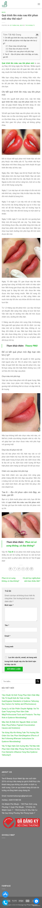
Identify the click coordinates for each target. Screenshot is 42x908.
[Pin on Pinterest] (27, 569)
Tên (7, 625)
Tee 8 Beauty (30, 25)
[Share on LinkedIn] (31, 569)
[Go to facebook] (36, 901)
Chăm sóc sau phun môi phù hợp (21, 52)
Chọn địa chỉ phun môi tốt (18, 49)
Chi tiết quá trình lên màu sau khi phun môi (21, 38)
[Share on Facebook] (15, 569)
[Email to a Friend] (23, 569)
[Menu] (38, 4)
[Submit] (38, 681)
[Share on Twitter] (19, 569)
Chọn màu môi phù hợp (17, 46)
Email (7, 636)
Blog (3, 12)
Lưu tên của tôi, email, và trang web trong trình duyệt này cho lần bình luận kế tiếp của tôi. (21, 660)
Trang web (9, 647)
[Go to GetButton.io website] (36, 905)
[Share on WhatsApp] (10, 569)
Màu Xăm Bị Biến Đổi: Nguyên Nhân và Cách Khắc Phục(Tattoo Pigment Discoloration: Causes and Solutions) (19, 725)
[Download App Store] (5, 894)
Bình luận (9, 605)
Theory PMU (31, 345)
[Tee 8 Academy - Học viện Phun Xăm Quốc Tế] (4, 4)
